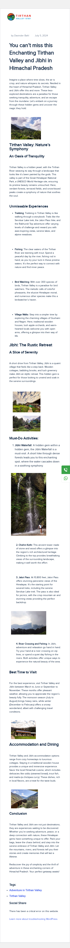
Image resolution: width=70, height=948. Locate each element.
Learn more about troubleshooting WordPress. (33, 919)
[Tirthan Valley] (19, 16)
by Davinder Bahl (20, 35)
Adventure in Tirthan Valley (25, 890)
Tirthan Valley (17, 896)
